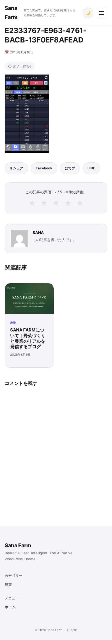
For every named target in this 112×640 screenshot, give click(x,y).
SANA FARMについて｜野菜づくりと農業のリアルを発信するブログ (27, 338)
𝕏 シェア (16, 168)
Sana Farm (18, 545)
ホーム (10, 607)
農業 (13, 322)
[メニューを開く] (101, 13)
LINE (91, 168)
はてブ (70, 168)
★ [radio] (32, 203)
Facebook (44, 168)
